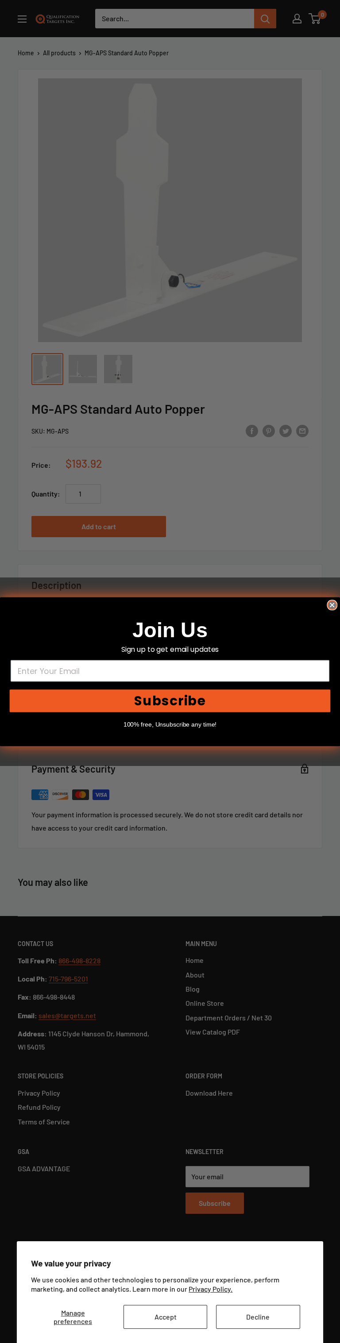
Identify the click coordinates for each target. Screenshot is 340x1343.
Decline (258, 1316)
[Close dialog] (332, 604)
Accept (166, 1316)
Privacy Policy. (210, 1289)
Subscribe (169, 700)
